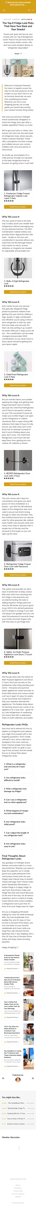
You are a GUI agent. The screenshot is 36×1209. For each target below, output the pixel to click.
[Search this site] (29, 10)
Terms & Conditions (18, 1194)
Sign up (18, 1185)
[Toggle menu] (32, 10)
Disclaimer (18, 1188)
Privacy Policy (18, 1191)
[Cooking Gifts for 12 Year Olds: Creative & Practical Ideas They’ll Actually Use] (18, 1113)
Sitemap (18, 1197)
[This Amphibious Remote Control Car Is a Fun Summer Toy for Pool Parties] (18, 1103)
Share (17, 54)
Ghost (22, 1203)
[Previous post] (3, 1078)
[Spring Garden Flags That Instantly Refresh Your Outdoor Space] (18, 1108)
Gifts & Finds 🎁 (26, 19)
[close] (33, 3)
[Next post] (32, 1078)
